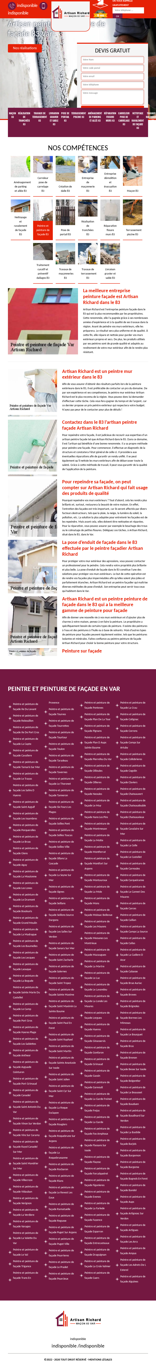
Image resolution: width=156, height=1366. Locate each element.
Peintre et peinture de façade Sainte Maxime (61, 992)
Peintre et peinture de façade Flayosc (97, 1160)
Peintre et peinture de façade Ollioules (97, 768)
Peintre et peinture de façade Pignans (97, 728)
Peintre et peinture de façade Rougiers (61, 1122)
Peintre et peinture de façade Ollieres (97, 780)
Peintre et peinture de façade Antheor (25, 1053)
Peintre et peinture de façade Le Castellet (132, 855)
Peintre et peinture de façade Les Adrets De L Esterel (133, 1265)
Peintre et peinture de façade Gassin (97, 1073)
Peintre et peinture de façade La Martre (97, 964)
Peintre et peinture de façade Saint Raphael (61, 1037)
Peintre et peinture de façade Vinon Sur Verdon (27, 1121)
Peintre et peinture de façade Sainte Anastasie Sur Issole (62, 1063)
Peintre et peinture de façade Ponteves (97, 705)
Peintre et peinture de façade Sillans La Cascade (61, 858)
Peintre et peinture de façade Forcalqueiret (97, 1171)
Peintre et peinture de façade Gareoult (97, 1085)
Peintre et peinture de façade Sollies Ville (61, 844)
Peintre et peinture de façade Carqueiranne (132, 878)
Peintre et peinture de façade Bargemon (132, 1153)
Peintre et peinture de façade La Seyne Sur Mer (61, 875)
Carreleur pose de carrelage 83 (124, 119)
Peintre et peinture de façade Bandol (132, 1188)
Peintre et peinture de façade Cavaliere (25, 753)
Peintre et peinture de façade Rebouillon (25, 718)
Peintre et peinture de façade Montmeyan (97, 826)
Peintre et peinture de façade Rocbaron (61, 1167)
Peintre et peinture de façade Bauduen (132, 1102)
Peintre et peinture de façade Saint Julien (61, 1077)
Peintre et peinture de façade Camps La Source (134, 929)
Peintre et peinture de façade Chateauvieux (132, 815)
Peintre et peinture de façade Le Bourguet (132, 1032)
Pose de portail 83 (65, 117)
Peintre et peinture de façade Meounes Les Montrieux (97, 938)
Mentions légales (100, 1359)
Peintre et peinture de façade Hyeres (97, 1027)
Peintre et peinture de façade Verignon (25, 1201)
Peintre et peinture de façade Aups (132, 1199)
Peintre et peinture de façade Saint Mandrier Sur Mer (25, 1163)
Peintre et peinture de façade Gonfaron (97, 1050)
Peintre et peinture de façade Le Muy (97, 803)
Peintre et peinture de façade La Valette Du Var (25, 1238)
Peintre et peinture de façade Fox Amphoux (97, 1131)
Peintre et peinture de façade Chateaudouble (133, 803)
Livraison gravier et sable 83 (54, 119)
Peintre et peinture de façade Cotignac (132, 717)
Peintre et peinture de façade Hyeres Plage (25, 1030)
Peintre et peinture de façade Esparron (97, 1229)
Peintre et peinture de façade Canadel (25, 1093)
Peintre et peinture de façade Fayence (97, 1217)
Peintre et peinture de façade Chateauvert (132, 792)
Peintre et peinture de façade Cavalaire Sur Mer (132, 829)
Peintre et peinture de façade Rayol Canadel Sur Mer (25, 1147)
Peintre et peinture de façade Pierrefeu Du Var (98, 757)
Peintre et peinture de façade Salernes (61, 969)
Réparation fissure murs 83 (110, 117)
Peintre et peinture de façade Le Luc (97, 976)
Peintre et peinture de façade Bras (132, 1044)
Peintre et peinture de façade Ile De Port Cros (26, 730)
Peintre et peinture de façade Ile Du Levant (25, 707)
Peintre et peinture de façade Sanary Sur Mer (62, 946)
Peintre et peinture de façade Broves (132, 992)
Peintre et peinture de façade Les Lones (25, 886)
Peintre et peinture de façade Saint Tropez (61, 981)
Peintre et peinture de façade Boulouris (25, 909)
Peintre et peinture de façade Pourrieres (61, 1253)
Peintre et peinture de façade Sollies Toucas (61, 833)
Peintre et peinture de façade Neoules (97, 792)
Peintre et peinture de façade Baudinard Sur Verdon (132, 1115)
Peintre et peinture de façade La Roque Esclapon (61, 1107)
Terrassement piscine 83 (78, 115)
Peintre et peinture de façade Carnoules (132, 866)
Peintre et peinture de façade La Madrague (25, 932)
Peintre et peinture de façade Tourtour (61, 735)
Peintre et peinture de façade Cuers (97, 1275)
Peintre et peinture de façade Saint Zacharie (61, 957)
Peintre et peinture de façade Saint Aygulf (25, 805)
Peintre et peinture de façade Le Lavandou (97, 987)
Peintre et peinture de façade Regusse (61, 1218)
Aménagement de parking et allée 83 (95, 117)
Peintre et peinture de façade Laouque (25, 967)
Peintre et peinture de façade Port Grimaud (25, 1081)
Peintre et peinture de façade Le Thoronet (61, 781)
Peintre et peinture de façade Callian (132, 918)
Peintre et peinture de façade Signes (61, 889)
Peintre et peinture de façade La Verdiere (25, 1212)
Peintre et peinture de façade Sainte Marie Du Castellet (26, 992)
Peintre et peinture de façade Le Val (25, 1252)
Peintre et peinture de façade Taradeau (61, 758)
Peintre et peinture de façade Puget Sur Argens (63, 1230)
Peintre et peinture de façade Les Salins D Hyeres (25, 790)
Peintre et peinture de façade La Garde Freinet (98, 1097)
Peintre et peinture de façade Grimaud (97, 1062)
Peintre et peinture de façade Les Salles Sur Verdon (61, 931)
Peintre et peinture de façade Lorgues (97, 1015)
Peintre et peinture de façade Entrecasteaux (97, 1241)
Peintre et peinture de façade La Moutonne (25, 874)
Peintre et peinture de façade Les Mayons (97, 924)
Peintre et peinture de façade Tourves (61, 712)
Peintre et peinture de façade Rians (61, 1178)
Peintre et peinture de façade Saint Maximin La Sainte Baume (63, 1006)
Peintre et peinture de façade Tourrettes (61, 723)
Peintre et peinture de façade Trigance (25, 1264)
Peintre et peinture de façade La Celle (132, 843)
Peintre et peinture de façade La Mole (97, 889)
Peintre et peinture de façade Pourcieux (61, 1276)
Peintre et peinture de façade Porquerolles (25, 828)
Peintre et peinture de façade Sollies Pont (61, 821)
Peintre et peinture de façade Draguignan (97, 1252)
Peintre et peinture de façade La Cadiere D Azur (132, 955)
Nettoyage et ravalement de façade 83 (138, 121)
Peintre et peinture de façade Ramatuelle (61, 1207)
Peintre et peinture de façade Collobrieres (132, 757)
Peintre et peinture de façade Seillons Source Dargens (61, 915)
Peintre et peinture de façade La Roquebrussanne (61, 1152)
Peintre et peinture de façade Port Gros (25, 1018)
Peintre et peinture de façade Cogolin (132, 768)
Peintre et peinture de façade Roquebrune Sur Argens (62, 1136)
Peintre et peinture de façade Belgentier (132, 1078)
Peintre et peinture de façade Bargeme (132, 1165)
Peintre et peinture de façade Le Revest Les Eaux (61, 1192)
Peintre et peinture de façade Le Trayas (25, 776)
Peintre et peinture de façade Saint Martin (61, 1049)
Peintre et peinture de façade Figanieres (97, 1183)
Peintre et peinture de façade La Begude (25, 978)
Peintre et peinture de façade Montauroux (97, 878)
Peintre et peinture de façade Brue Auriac (132, 981)
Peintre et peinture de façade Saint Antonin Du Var (26, 1107)
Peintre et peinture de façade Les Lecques (25, 955)
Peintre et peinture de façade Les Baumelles (25, 944)
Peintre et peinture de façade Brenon (132, 1055)
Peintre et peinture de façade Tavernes (61, 770)
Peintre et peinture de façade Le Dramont (25, 897)
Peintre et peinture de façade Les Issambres (25, 816)
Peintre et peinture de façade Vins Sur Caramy (26, 1133)
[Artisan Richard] (70, 16)
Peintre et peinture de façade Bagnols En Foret (134, 1176)
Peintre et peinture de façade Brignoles (132, 1004)
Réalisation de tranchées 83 (24, 119)
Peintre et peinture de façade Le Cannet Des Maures (132, 892)
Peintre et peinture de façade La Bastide (132, 1130)
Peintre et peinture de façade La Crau (132, 705)
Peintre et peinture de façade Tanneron (61, 793)
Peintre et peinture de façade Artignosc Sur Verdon (132, 1213)
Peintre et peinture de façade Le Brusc (25, 839)
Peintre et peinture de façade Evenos (97, 1194)
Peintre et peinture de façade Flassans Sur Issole (97, 1145)
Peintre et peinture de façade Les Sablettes (25, 1041)
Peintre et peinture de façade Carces (132, 906)
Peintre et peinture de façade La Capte (25, 741)
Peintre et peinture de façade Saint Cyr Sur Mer (61, 1091)
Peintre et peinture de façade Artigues (132, 1228)
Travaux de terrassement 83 (39, 117)
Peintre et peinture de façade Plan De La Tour (97, 717)
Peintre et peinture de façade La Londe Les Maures (97, 1001)
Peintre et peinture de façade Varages (25, 1224)
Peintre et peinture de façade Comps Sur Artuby (132, 742)
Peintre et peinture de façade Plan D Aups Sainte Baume (97, 742)
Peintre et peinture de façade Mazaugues (97, 952)
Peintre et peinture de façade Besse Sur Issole (133, 1067)
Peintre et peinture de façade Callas (132, 941)
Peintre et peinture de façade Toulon (61, 747)
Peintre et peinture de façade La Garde (97, 1120)
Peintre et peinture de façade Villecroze (25, 1178)
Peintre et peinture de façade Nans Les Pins (97, 815)
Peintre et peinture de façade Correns (132, 728)
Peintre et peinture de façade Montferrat (97, 849)
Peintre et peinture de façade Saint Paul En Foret (61, 1023)
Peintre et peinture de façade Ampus (132, 1251)
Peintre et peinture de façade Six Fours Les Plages (61, 807)
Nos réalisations (25, 48)
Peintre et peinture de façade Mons (97, 901)
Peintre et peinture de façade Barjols (132, 1141)
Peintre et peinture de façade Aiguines (132, 1279)
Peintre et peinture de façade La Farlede (97, 1206)
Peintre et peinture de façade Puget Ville (61, 1241)
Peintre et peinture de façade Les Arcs (132, 1239)
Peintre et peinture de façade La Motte (97, 838)
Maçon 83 (12, 115)
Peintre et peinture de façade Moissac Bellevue (98, 912)
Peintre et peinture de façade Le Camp (25, 1007)
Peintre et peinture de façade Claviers (132, 780)
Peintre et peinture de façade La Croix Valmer (97, 1264)
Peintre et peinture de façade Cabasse (132, 969)
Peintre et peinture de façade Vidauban (25, 1189)
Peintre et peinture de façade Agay (25, 862)
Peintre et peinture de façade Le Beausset (132, 1090)
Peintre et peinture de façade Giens (25, 851)
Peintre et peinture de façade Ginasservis (97, 1039)
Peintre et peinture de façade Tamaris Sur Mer (26, 765)
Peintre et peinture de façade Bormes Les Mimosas (132, 1018)
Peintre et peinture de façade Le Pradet (61, 1265)
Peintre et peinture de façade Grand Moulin (25, 920)
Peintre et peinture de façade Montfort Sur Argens (97, 863)
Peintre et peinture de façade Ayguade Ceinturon (25, 1067)
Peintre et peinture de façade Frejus (97, 1108)
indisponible (27, 5)
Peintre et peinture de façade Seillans (61, 901)
